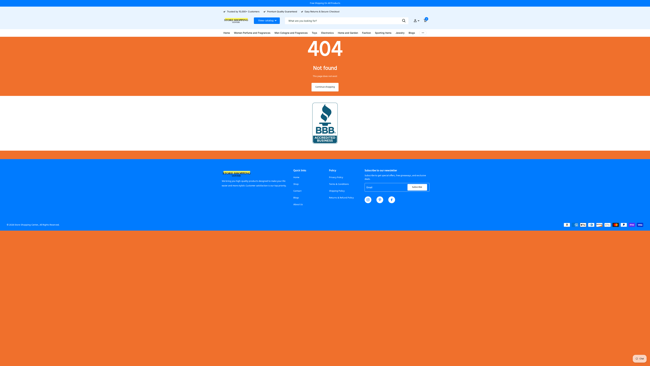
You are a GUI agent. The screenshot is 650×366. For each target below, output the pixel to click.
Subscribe (417, 187)
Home (296, 177)
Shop (296, 184)
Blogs (296, 198)
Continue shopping (325, 87)
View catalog (266, 20)
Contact (297, 191)
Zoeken (403, 20)
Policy (332, 170)
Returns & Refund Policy (341, 198)
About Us (298, 205)
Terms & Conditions (339, 184)
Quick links (299, 170)
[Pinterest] (380, 199)
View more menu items (423, 33)
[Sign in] (416, 21)
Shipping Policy (337, 191)
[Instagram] (368, 199)
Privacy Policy (336, 177)
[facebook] (392, 199)
